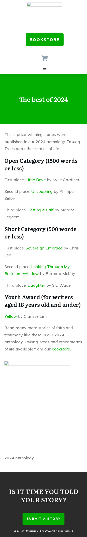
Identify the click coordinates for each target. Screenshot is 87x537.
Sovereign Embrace (44, 248)
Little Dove (36, 179)
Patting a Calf (41, 210)
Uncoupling (42, 191)
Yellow (10, 316)
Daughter (36, 285)
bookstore (61, 349)
